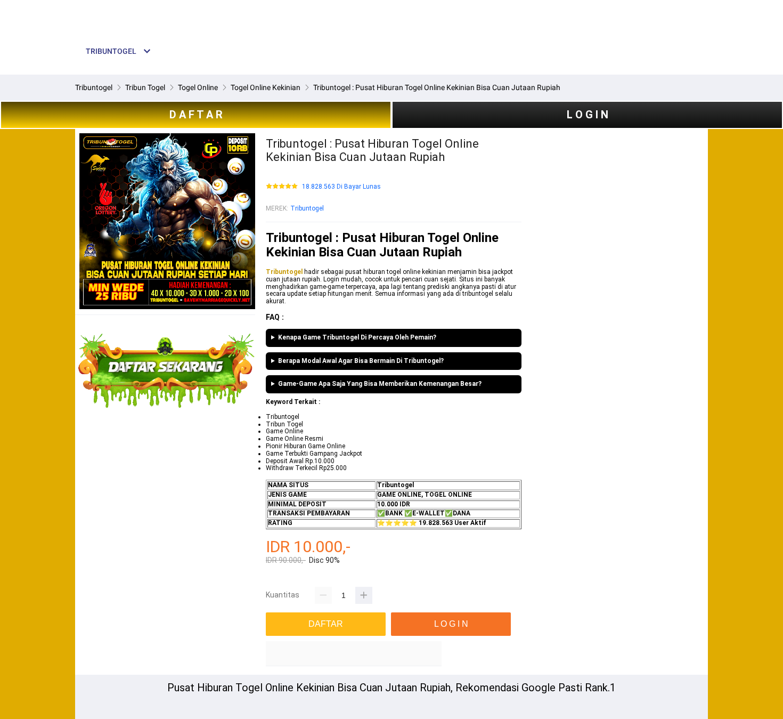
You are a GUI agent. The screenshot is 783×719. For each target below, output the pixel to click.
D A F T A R (196, 114)
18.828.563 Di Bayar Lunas (341, 186)
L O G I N (587, 114)
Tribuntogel (307, 208)
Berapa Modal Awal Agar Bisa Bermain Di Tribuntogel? (361, 361)
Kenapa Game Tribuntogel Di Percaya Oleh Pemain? (357, 337)
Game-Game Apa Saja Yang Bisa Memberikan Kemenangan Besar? (380, 384)
